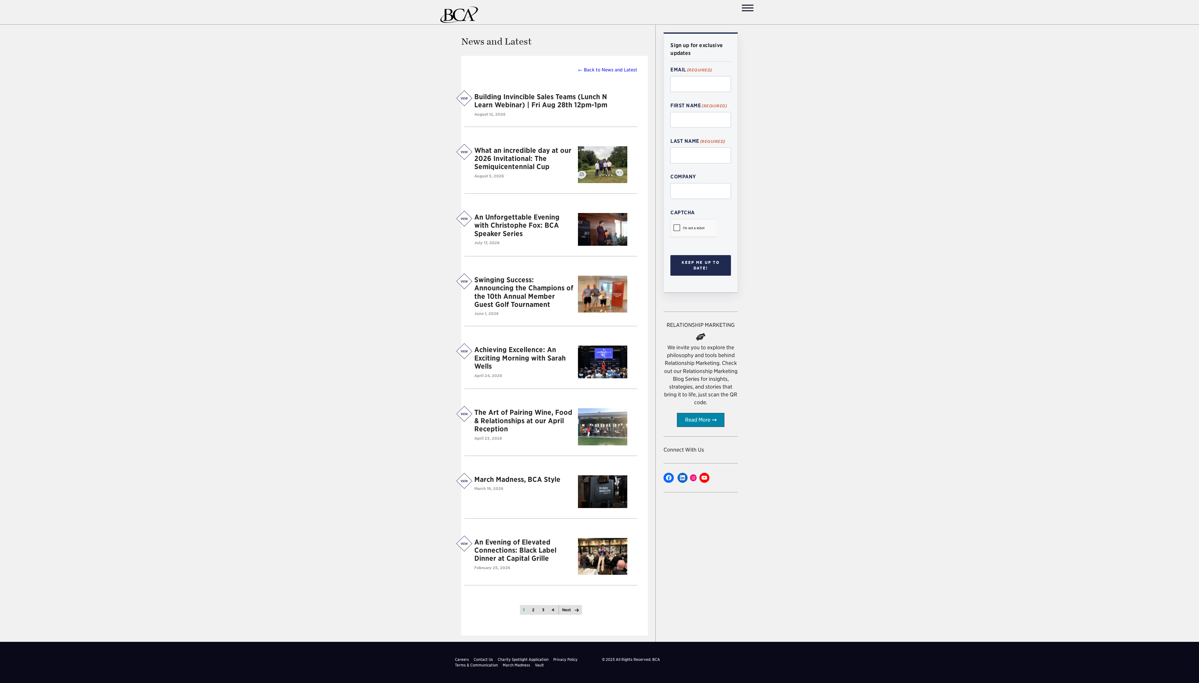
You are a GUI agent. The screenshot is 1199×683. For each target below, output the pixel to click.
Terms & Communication (476, 665)
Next (567, 610)
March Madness (516, 665)
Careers (462, 659)
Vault (539, 665)
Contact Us (483, 659)
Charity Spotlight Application (523, 659)
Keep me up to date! (701, 265)
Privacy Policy (565, 659)
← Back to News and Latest (607, 70)
